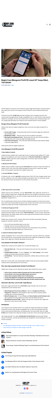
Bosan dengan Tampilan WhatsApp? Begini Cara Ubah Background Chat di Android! (27, 345)
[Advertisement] (26, 9)
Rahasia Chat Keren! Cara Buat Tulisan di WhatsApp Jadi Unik (21, 340)
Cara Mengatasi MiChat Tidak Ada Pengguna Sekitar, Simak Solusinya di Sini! (24, 361)
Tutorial (5, 323)
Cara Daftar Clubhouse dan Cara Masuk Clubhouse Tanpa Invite (21, 366)
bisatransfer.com (29, 393)
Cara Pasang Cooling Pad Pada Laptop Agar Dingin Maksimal (20, 355)
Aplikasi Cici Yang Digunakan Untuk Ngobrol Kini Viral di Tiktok (21, 372)
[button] (47, 24)
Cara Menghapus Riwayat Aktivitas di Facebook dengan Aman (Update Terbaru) (23, 325)
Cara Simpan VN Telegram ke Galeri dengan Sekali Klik (17, 327)
